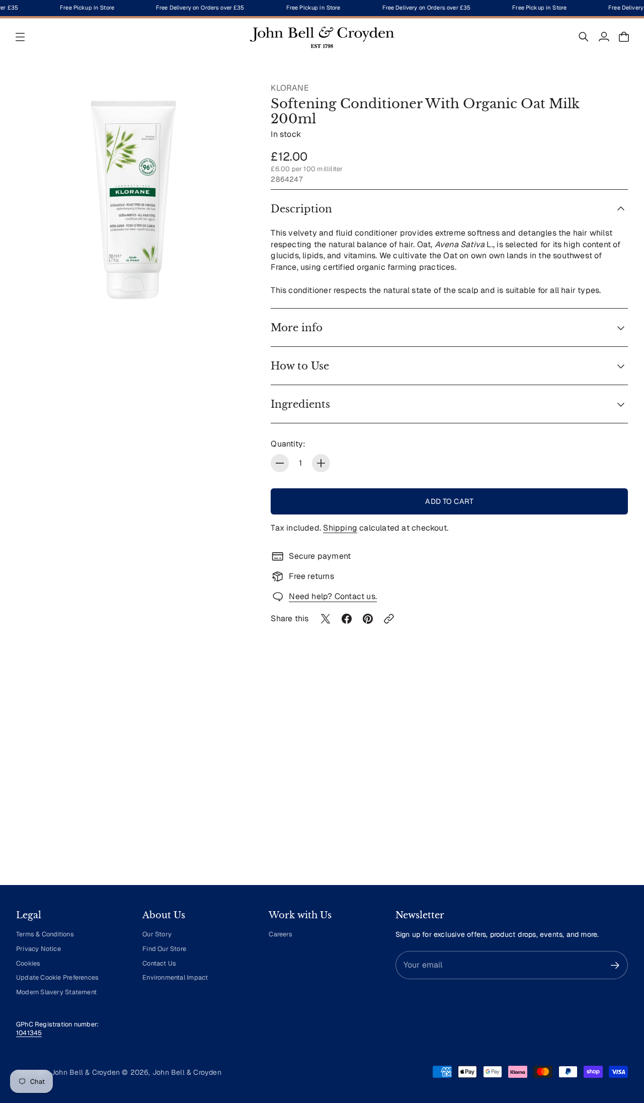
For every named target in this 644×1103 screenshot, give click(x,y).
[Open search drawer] (584, 37)
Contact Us (159, 963)
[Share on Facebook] (347, 619)
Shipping (340, 528)
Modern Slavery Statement (56, 992)
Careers (280, 934)
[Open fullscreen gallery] (231, 298)
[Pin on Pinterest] (368, 619)
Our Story (157, 934)
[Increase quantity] (321, 463)
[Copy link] (389, 619)
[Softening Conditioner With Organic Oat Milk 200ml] (133, 200)
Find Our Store (164, 948)
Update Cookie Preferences (57, 977)
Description (301, 209)
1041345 (29, 1032)
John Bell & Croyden (186, 1072)
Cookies (28, 963)
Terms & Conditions (45, 934)
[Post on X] (325, 619)
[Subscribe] (615, 965)
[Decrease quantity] (280, 463)
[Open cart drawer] (624, 37)
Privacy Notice (38, 948)
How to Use (300, 366)
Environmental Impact (175, 977)
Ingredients (300, 404)
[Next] (616, 784)
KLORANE (289, 88)
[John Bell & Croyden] (322, 36)
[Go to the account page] (604, 37)
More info (297, 328)
